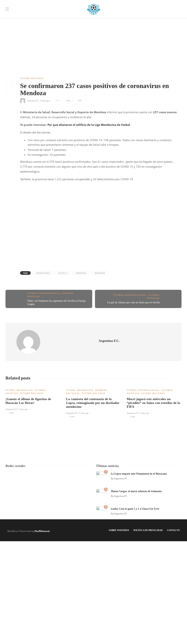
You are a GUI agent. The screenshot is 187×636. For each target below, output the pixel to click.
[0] (101, 476)
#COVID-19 (63, 273)
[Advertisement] (93, 25)
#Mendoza (81, 273)
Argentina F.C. (33, 100)
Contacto (173, 530)
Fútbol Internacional (43, 293)
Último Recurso (32, 78)
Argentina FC (120, 478)
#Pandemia (100, 273)
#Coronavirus (43, 273)
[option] (33, 400)
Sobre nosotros (119, 530)
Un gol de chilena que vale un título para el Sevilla (133, 302)
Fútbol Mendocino (19, 390)
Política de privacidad (148, 530)
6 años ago (44, 100)
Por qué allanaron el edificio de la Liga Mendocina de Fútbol (88, 125)
